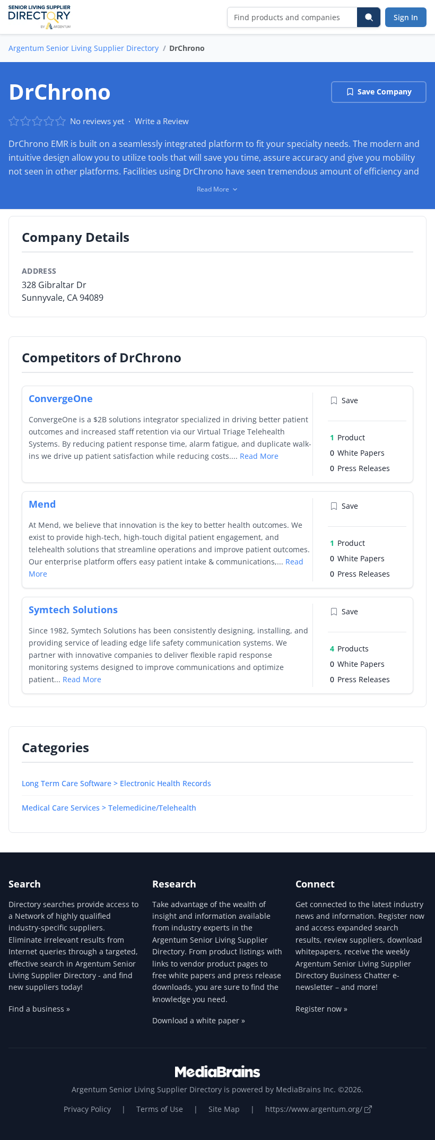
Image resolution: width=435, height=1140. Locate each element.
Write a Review (162, 121)
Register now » (321, 1009)
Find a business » (39, 1009)
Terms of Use (159, 1109)
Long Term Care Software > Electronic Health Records (116, 783)
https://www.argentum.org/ (314, 1109)
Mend (42, 504)
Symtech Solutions (73, 609)
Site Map (224, 1109)
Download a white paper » (198, 1020)
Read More (259, 456)
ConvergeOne (61, 398)
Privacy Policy (87, 1109)
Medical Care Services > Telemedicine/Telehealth (109, 808)
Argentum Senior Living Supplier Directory (83, 48)
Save (350, 400)
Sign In (406, 17)
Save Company (385, 91)
